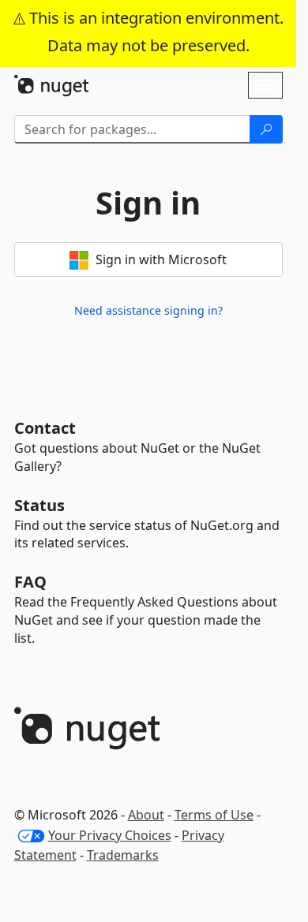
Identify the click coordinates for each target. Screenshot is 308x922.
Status (39, 505)
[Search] (266, 129)
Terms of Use (214, 814)
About (146, 814)
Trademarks (123, 855)
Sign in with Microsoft (159, 259)
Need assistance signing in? (148, 310)
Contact (45, 428)
